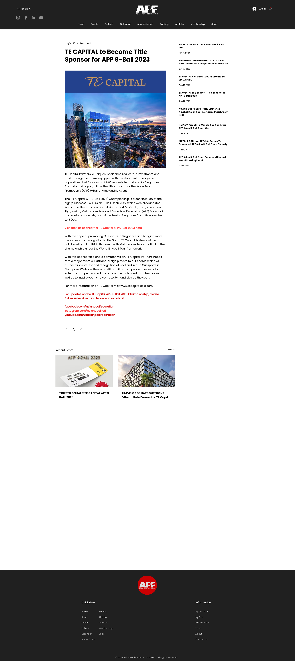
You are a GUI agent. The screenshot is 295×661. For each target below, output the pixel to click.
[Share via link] (81, 329)
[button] (270, 8)
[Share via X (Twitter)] (73, 329)
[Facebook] (25, 17)
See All (171, 349)
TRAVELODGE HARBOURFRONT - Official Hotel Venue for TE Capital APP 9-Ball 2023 (146, 395)
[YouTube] (41, 17)
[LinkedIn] (33, 17)
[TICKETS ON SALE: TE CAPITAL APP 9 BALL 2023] (84, 371)
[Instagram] (18, 17)
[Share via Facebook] (66, 329)
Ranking (103, 611)
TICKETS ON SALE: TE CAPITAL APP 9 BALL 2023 (84, 395)
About (198, 633)
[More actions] (164, 43)
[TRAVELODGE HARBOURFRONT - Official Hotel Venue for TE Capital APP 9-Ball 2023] (146, 371)
